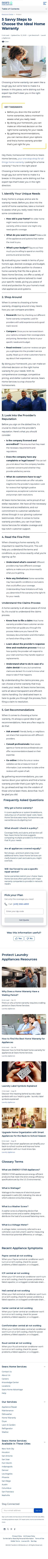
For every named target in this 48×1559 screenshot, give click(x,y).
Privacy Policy (17, 1536)
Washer (5, 1432)
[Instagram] (5, 1529)
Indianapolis (7, 1467)
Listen (7, 42)
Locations (6, 1386)
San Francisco (8, 1492)
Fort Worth (7, 1463)
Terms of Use (39, 1538)
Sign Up (38, 1510)
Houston (6, 1452)
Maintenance (8, 1411)
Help (4, 1393)
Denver (5, 1470)
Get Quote (24, 920)
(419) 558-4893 (21, 904)
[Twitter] (8, 1529)
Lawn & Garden (9, 1425)
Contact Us (7, 1372)
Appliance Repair (9, 1407)
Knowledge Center (10, 1382)
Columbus (6, 1488)
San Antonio (7, 1456)
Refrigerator (7, 1428)
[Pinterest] (11, 1529)
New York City (8, 1449)
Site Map (34, 1541)
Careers (5, 1379)
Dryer (4, 1421)
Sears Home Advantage (12, 1390)
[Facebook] (15, 1529)
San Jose (5, 1459)
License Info (25, 1541)
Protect (18, 14)
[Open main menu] (45, 3)
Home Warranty (9, 1418)
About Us (6, 1375)
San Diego (6, 1481)
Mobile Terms (15, 1541)
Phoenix (5, 1477)
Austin (4, 1485)
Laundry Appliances (8, 1102)
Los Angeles (7, 1474)
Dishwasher (7, 1414)
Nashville (6, 1495)
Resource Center (8, 14)
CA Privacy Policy (29, 1536)
